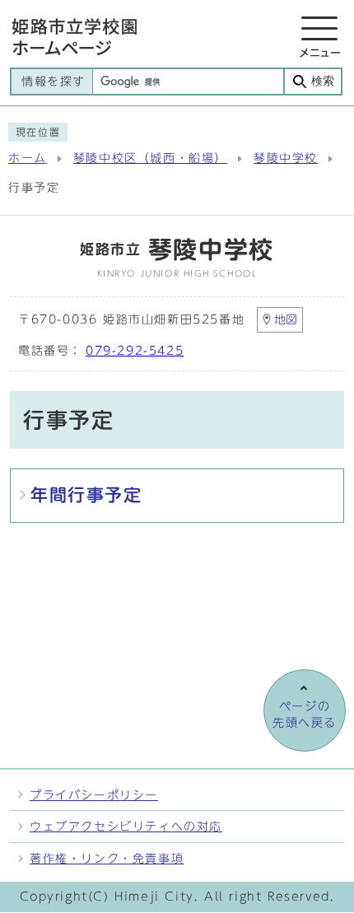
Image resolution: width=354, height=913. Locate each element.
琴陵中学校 (286, 158)
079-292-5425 (135, 350)
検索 (322, 81)
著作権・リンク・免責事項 (107, 858)
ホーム (27, 158)
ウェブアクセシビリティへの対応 (126, 826)
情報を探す (53, 81)
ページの (304, 715)
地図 (285, 319)
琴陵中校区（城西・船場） (150, 158)
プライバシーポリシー (94, 795)
